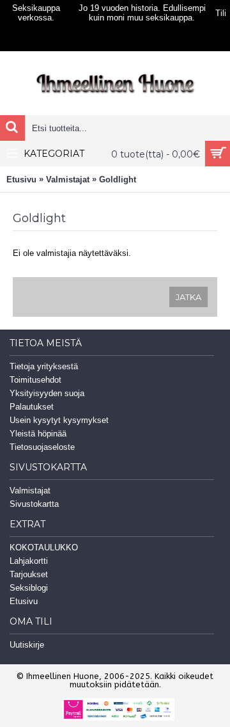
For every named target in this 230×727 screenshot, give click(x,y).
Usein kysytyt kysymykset (59, 420)
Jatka (188, 297)
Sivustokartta (34, 504)
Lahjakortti (29, 561)
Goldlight (117, 179)
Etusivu (21, 179)
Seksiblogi (29, 588)
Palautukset (32, 406)
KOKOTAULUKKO (44, 547)
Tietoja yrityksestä (44, 366)
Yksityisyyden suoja (47, 393)
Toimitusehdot (35, 380)
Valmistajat (67, 179)
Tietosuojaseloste (42, 447)
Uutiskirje (27, 645)
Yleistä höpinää (38, 433)
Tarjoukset (29, 574)
